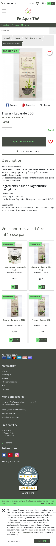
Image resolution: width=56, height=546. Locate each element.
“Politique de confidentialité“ (22, 532)
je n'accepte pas (14, 541)
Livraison (6, 389)
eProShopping (11, 503)
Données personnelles (10, 417)
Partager (14, 105)
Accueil (7, 38)
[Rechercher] (52, 30)
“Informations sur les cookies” (36, 530)
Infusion (17, 38)
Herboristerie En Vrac (13, 117)
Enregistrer (31, 105)
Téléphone (7, 443)
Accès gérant (48, 503)
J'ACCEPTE (42, 541)
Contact (31, 3)
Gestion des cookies (9, 413)
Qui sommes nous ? (10, 382)
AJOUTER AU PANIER (23, 141)
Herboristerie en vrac (33, 38)
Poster (47, 105)
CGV (4, 385)
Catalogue (7, 375)
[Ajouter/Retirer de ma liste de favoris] (50, 141)
